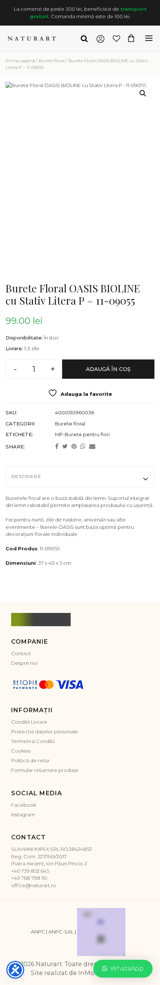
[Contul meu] (100, 39)
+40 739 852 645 (30, 871)
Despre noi (24, 663)
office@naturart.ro (33, 885)
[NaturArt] (31, 38)
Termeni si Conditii (33, 741)
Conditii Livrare (29, 722)
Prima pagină (20, 60)
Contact (21, 653)
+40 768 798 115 (29, 878)
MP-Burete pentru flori (82, 434)
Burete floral (52, 60)
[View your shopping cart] (134, 38)
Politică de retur (30, 760)
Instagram (23, 814)
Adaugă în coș (108, 369)
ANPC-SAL (61, 932)
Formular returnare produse (45, 770)
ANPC (38, 932)
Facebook (23, 805)
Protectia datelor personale (44, 731)
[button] (143, 93)
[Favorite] (117, 39)
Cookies (21, 751)
